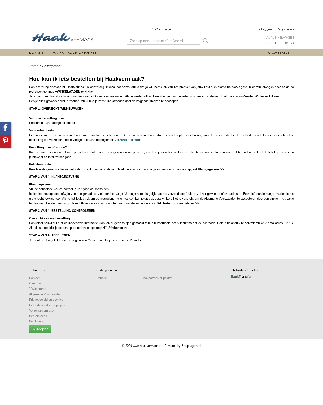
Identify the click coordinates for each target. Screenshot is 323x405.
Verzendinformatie (128, 140)
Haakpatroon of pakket (74, 52)
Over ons (35, 283)
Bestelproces (38, 316)
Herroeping (40, 329)
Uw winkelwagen (279, 37)
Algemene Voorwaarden (45, 294)
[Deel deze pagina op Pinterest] (5, 141)
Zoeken (204, 40)
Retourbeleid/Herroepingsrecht (49, 305)
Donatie (36, 52)
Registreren (285, 29)
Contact (34, 278)
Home (33, 66)
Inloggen (265, 29)
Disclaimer (36, 321)
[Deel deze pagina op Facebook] (5, 128)
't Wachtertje (161, 29)
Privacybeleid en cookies (46, 299)
